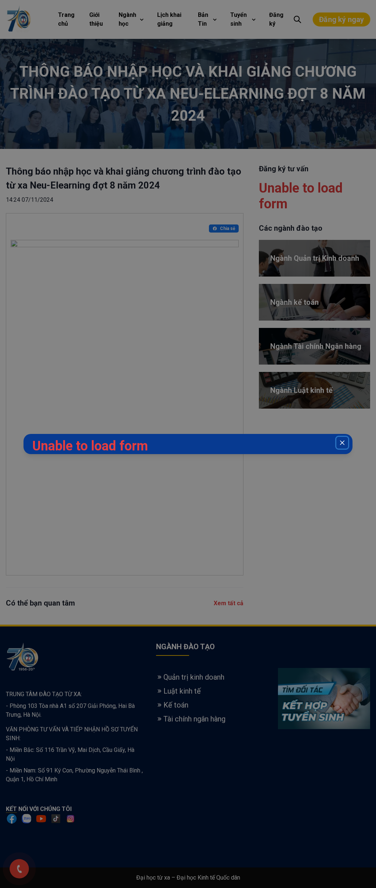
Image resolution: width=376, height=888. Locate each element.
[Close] (342, 443)
